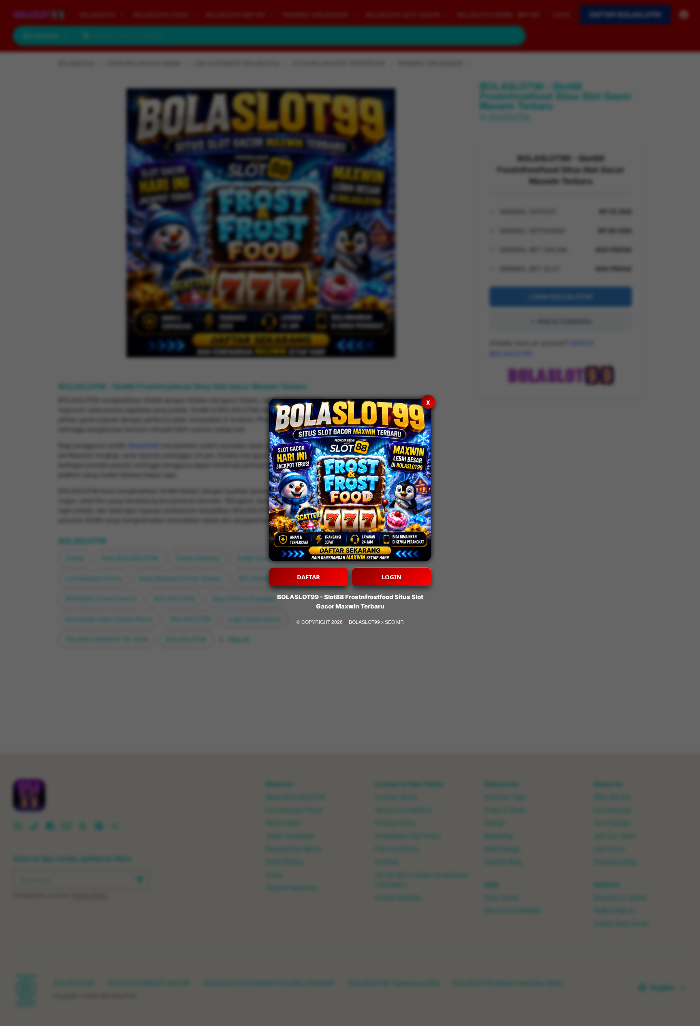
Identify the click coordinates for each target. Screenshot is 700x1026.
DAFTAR (308, 577)
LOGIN (391, 577)
